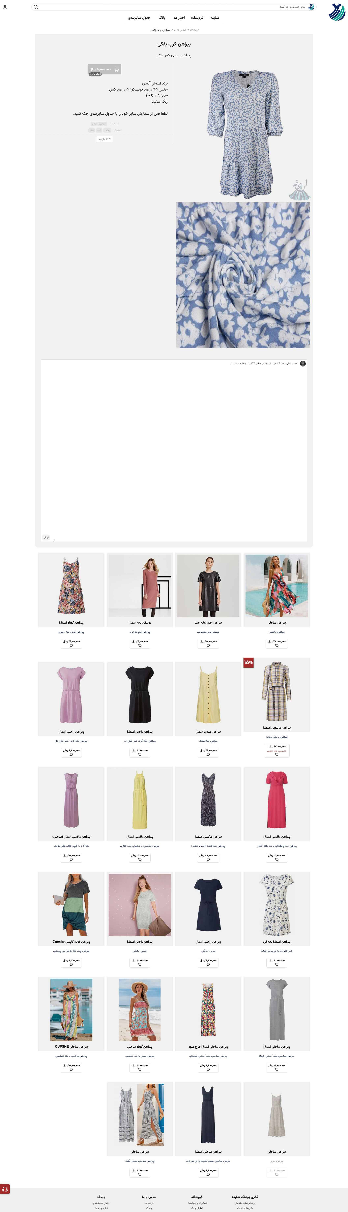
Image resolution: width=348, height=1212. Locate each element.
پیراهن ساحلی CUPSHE (71, 1046)
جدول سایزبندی (139, 18)
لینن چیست (101, 1208)
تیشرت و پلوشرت (197, 1203)
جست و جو (35, 6)
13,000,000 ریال (139, 856)
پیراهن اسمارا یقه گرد (276, 941)
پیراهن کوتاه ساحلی (139, 1046)
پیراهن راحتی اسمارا (139, 731)
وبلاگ (149, 1208)
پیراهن (107, 130)
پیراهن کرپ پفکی (174, 44)
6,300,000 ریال (71, 961)
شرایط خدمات (245, 1208)
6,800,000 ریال (140, 961)
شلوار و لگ (197, 1208)
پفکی (92, 130)
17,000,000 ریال (276, 748)
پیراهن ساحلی (277, 622)
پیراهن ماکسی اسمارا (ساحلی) (71, 836)
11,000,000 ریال (140, 641)
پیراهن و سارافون (160, 30)
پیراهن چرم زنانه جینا (208, 622)
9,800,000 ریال (140, 751)
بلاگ (162, 18)
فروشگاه (197, 18)
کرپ (99, 130)
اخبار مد (179, 18)
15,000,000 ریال (208, 641)
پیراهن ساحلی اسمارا (276, 1046)
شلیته (214, 18)
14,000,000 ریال (71, 641)
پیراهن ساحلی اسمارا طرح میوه (208, 1046)
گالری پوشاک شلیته (245, 1197)
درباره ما (149, 1203)
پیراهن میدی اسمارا (208, 731)
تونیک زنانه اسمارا (140, 622)
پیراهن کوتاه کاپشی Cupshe (71, 941)
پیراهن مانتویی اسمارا (277, 727)
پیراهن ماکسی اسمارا (276, 836)
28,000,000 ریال (277, 641)
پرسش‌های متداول (245, 1203)
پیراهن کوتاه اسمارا (71, 622)
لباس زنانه (180, 30)
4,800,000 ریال (208, 961)
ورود (5, 7)
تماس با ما (149, 1197)
